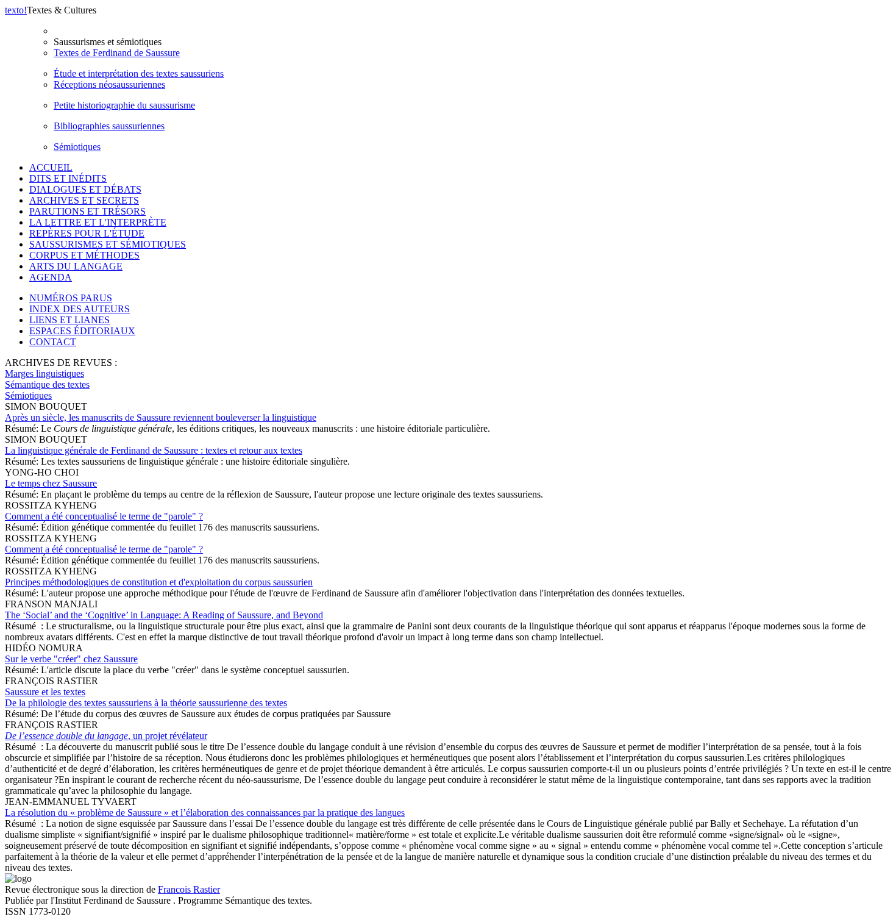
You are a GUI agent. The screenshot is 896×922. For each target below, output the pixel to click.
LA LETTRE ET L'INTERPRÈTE (97, 222)
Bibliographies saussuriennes (109, 126)
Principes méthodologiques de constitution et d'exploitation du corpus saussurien (159, 582)
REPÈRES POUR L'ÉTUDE (86, 233)
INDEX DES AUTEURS (79, 309)
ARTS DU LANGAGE (76, 266)
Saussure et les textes (146, 697)
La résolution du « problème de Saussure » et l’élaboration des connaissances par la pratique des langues (205, 812)
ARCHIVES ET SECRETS (84, 200)
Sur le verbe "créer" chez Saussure (71, 659)
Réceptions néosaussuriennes (109, 84)
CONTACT (52, 342)
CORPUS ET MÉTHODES (84, 255)
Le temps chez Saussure (51, 483)
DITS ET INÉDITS (68, 178)
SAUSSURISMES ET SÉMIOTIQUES (107, 244)
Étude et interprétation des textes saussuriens (139, 73)
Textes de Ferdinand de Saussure (117, 53)
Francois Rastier (189, 889)
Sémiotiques (77, 146)
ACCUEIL (51, 167)
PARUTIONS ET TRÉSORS (87, 211)
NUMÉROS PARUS (70, 298)
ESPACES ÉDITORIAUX (82, 331)
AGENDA (50, 277)
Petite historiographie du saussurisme (124, 105)
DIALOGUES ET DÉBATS (85, 189)
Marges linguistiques (44, 373)
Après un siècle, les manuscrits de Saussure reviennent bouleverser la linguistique (160, 417)
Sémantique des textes (47, 384)
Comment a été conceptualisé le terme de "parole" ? (104, 516)
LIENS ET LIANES (69, 320)
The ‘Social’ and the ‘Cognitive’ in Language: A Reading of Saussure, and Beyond (164, 615)
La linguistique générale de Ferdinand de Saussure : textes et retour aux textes (153, 450)
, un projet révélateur (106, 736)
